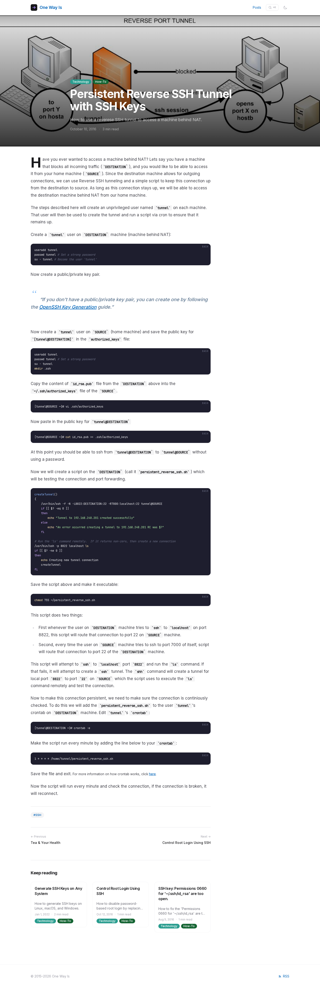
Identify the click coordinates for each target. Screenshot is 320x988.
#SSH (37, 815)
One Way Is (51, 7)
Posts (257, 7)
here (152, 774)
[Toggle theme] (285, 7)
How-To (100, 81)
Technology (80, 81)
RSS (286, 976)
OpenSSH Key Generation (68, 307)
